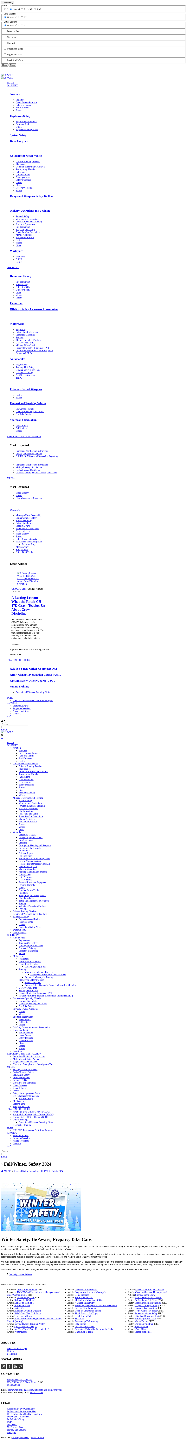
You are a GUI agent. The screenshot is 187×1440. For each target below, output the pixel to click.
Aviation (23, 584)
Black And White (15, 60)
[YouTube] (15, 1368)
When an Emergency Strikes (88, 1310)
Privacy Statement (20, 1437)
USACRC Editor (19, 589)
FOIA (10, 1422)
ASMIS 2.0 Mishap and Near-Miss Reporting (37, 456)
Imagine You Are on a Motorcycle (90, 1292)
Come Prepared (82, 1295)
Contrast (11, 43)
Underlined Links (15, 48)
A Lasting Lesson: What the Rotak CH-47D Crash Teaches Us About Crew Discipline (28, 605)
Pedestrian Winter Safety (146, 1313)
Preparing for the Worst (85, 1308)
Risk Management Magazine (29, 498)
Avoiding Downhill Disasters (27, 1310)
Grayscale (11, 37)
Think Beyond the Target (86, 1313)
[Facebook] (9, 1368)
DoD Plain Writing (15, 1419)
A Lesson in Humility (85, 1303)
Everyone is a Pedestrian (146, 1308)
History (10, 1351)
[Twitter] (3, 1368)
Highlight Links (14, 54)
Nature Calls (20, 1308)
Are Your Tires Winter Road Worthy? (31, 1329)
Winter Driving (142, 1321)
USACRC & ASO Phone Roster (22, 1382)
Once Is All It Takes (84, 1332)
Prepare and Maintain (85, 1326)
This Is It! (79, 1318)
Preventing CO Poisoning (86, 1321)
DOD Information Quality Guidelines (24, 1414)
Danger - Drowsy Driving (147, 1305)
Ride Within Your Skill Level (27, 1313)
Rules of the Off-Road (24, 1300)
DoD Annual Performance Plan (21, 1411)
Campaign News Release (20, 1274)
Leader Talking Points (27, 1289)
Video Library (22, 493)
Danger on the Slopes (24, 1303)
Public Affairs (13, 1385)
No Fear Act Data (15, 1427)
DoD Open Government (18, 1416)
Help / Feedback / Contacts (19, 1379)
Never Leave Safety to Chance (149, 1289)
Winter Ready (20, 1332)
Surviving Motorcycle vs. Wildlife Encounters (96, 1305)
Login (4, 729)
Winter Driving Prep (144, 1324)
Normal (16, 9)
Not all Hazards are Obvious (148, 1297)
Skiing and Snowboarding (147, 1316)
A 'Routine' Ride (22, 1305)
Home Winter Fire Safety (146, 1310)
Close (12, 65)
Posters (19, 495)
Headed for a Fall (83, 1316)
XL (31, 9)
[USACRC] (7, 75)
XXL (39, 9)
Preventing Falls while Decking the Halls (94, 1329)
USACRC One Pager (17, 1348)
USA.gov (11, 1432)
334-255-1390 (36, 1392)
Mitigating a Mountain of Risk (89, 1300)
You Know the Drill (84, 1297)
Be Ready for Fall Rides (146, 1300)
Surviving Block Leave (145, 1318)
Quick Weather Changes (25, 1326)
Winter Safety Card (25, 1297)
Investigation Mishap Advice (29, 453)
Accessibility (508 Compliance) (21, 1408)
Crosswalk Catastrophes (86, 1289)
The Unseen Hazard (23, 1316)
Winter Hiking (141, 1329)
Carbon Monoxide (143, 1332)
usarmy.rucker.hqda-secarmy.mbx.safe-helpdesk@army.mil (35, 1390)
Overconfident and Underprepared (151, 1292)
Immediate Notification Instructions (32, 451)
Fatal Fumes (80, 1324)
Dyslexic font (13, 31)
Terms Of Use (37, 1437)
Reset (4, 65)
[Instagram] (20, 1368)
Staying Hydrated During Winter (29, 1324)
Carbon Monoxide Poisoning (148, 1303)
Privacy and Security (16, 1430)
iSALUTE (12, 1424)
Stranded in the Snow (145, 1295)
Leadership (12, 1354)
